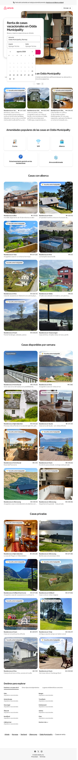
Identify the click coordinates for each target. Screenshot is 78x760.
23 (10, 75)
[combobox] (23, 39)
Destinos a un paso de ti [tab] (11, 687)
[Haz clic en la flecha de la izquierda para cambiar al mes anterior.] (10, 51)
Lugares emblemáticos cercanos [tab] (52, 687)
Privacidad (34, 757)
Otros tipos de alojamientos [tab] (30, 687)
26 (21, 75)
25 (17, 75)
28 (28, 75)
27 (25, 75)
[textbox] (15, 46)
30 (10, 79)
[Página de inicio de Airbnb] (9, 8)
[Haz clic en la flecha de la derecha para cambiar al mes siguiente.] (32, 51)
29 (32, 75)
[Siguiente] (42, 83)
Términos (42, 757)
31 (13, 79)
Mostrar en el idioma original (55, 2)
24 (14, 75)
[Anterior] (34, 83)
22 (32, 71)
